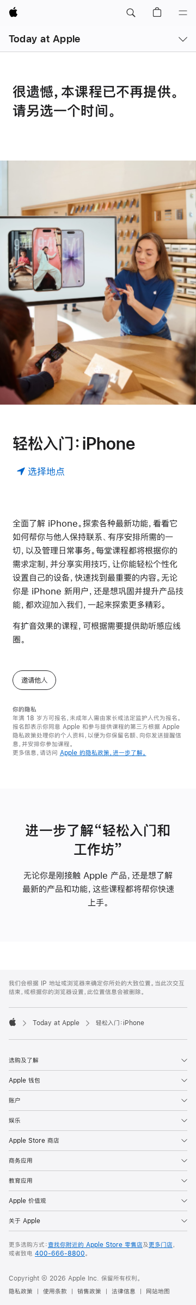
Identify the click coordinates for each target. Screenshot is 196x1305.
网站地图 (158, 1291)
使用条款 (55, 1291)
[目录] (183, 13)
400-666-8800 (60, 1253)
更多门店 (161, 1245)
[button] (131, 13)
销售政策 (89, 1291)
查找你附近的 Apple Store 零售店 (95, 1245)
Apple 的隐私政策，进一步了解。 (103, 753)
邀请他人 (34, 680)
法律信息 (124, 1291)
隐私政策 (21, 1291)
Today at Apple (44, 39)
